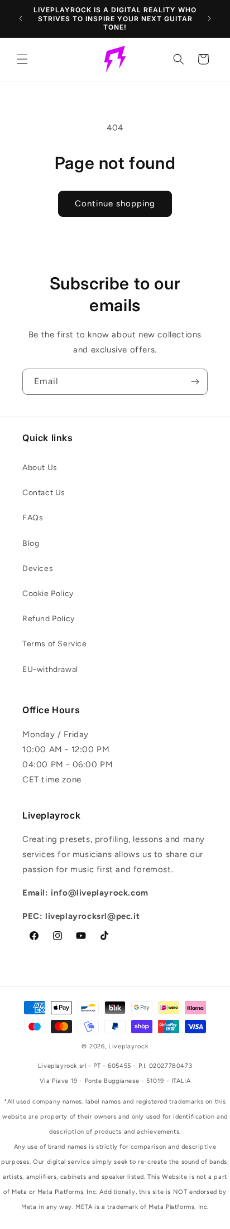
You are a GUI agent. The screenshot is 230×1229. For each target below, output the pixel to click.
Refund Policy (48, 618)
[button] (22, 59)
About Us (40, 467)
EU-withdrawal (50, 669)
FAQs (32, 517)
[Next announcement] (209, 18)
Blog (30, 543)
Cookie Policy (48, 593)
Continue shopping (115, 204)
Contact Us (43, 492)
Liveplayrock (128, 1046)
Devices (37, 568)
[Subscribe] (195, 382)
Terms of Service (54, 644)
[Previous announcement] (20, 18)
